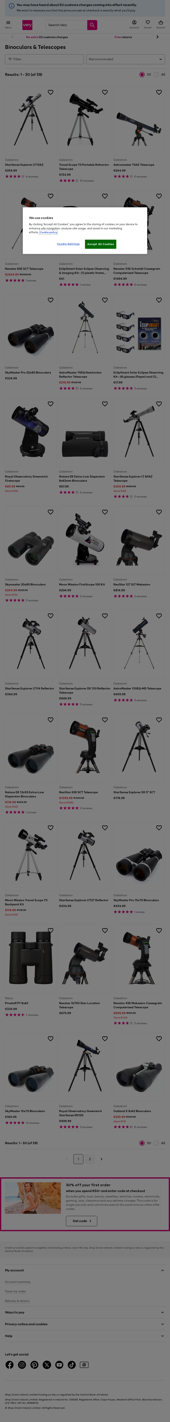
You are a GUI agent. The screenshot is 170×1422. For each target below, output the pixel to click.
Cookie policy (48, 232)
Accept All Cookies (100, 244)
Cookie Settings (68, 244)
